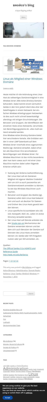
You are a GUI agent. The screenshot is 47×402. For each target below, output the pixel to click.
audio (31, 369)
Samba (18, 273)
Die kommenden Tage (11, 325)
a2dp (8, 366)
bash (35, 369)
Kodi (26, 375)
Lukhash (6, 322)
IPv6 (16, 375)
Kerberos (6, 273)
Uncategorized (8, 350)
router (37, 377)
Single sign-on (18, 223)
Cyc (4, 319)
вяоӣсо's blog (23, 5)
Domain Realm (34, 270)
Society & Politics (9, 347)
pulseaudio (31, 377)
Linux (13, 273)
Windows (33, 273)
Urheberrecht (12, 379)
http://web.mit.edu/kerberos (15, 254)
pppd (25, 377)
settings (29, 393)
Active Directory (9, 270)
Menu (23, 17)
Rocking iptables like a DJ (12, 310)
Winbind (25, 273)
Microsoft (6, 377)
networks (19, 377)
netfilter (13, 377)
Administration (22, 270)
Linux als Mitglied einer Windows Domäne (22, 80)
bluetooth (40, 369)
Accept (7, 398)
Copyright (6, 371)
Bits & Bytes (26, 267)
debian (12, 371)
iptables (11, 375)
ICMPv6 (5, 375)
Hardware (36, 371)
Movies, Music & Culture (12, 344)
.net (4, 366)
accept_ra (13, 366)
